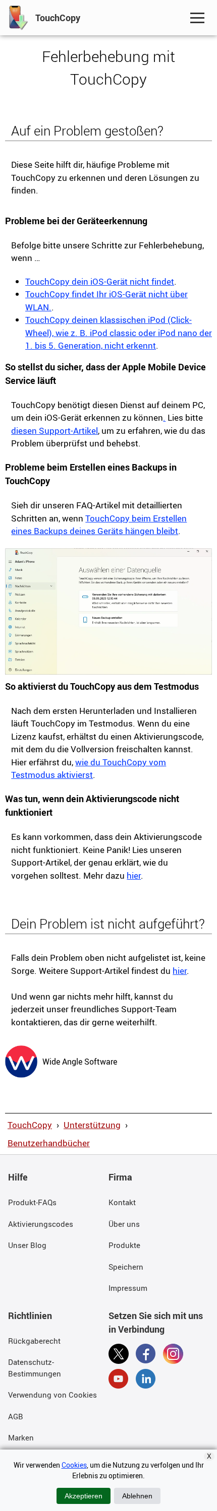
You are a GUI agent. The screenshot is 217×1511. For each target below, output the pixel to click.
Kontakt (122, 1202)
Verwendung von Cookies (52, 1395)
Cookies (74, 1465)
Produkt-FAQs (32, 1202)
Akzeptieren (83, 1496)
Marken (21, 1437)
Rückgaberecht (34, 1341)
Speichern (125, 1267)
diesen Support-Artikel (54, 430)
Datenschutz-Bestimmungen (34, 1367)
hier (134, 875)
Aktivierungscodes (40, 1224)
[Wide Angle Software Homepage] (21, 1060)
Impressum (127, 1288)
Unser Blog (27, 1245)
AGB (15, 1416)
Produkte (124, 1245)
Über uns (124, 1224)
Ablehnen (137, 1496)
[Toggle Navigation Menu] (197, 18)
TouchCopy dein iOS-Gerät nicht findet (99, 281)
